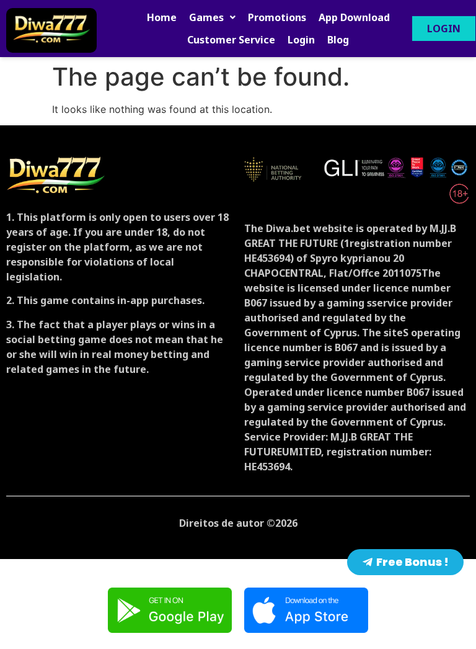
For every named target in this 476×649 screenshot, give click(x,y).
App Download (354, 17)
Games (206, 17)
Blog (338, 40)
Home (162, 17)
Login (301, 40)
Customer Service (231, 40)
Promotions (277, 17)
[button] (212, 17)
